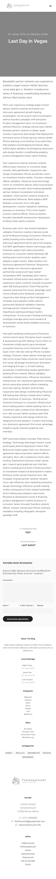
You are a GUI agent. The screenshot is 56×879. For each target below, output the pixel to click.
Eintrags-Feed (28, 732)
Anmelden (28, 729)
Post (28, 711)
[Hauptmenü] (50, 6)
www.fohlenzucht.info (30, 825)
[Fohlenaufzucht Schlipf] (17, 6)
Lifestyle (28, 700)
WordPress (28, 714)
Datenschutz (28, 843)
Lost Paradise (27, 679)
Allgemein (28, 697)
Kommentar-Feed (28, 734)
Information (34, 753)
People (28, 708)
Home (28, 850)
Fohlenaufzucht (28, 846)
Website (40, 605)
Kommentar (8, 580)
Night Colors (27, 665)
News (28, 703)
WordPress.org (28, 737)
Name (6, 605)
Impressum (28, 857)
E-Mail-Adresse (27, 605)
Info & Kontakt (28, 861)
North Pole (27, 672)
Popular (47, 753)
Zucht (28, 864)
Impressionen (28, 853)
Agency (8, 753)
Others (28, 706)
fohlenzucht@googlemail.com (30, 821)
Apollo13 (20, 753)
